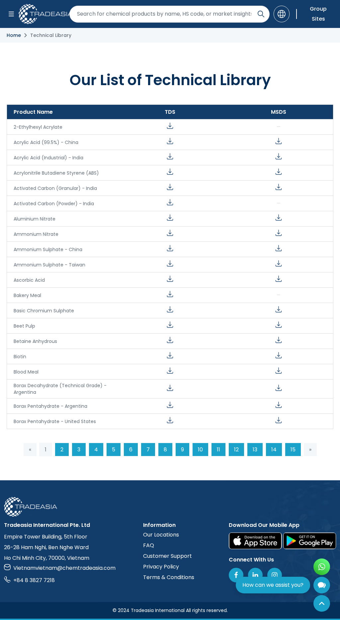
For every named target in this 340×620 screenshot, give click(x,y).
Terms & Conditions (168, 577)
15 (293, 449)
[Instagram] (274, 575)
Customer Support (167, 556)
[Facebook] (236, 575)
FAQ (148, 545)
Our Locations (161, 535)
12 (236, 449)
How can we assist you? (272, 585)
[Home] (170, 507)
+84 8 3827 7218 (34, 580)
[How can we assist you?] (321, 585)
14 (274, 449)
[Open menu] (11, 14)
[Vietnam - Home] (42, 14)
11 (218, 449)
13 (255, 449)
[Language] (282, 14)
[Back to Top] (321, 603)
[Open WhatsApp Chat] (321, 566)
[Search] (261, 14)
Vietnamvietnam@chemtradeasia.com (64, 568)
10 (200, 449)
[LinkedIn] (255, 575)
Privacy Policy (161, 566)
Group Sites (318, 14)
